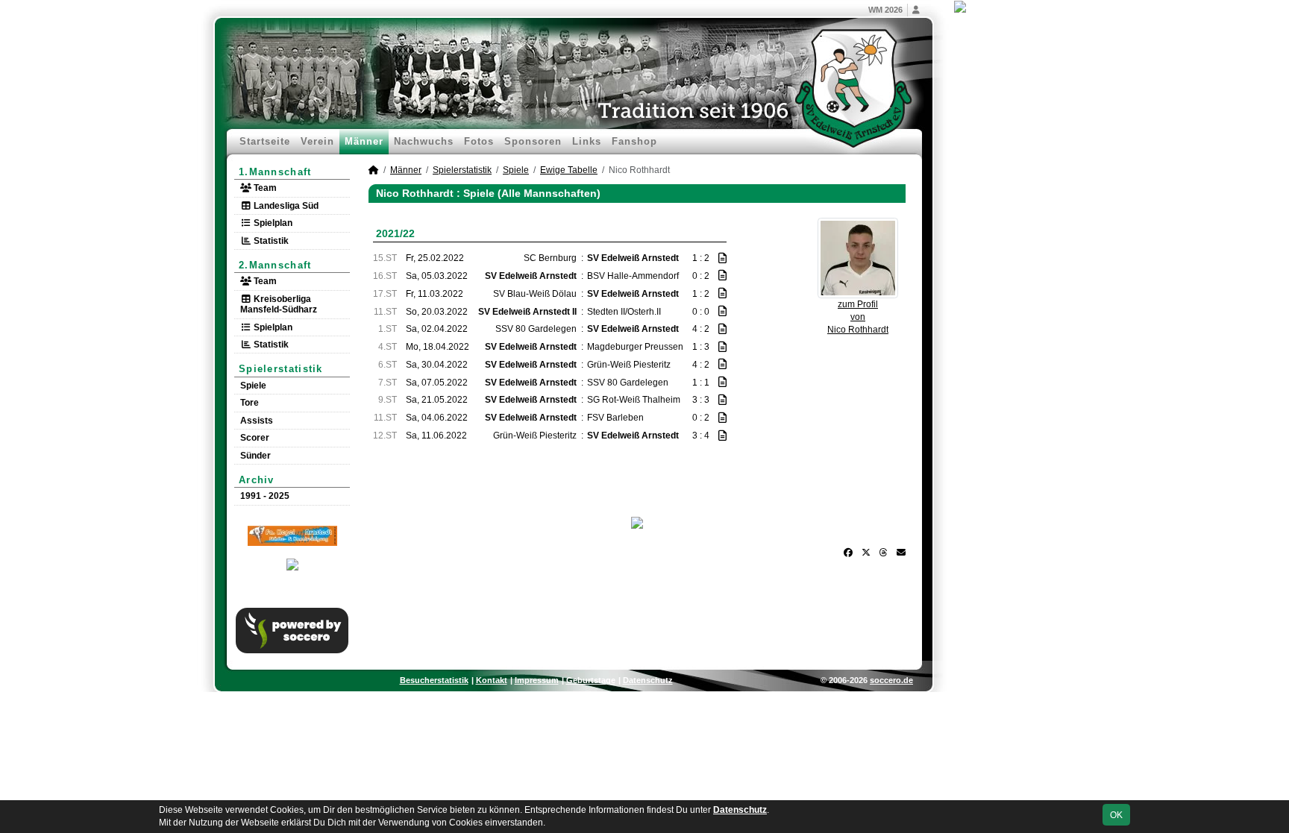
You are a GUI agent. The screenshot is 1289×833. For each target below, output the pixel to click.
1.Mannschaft (275, 171)
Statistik (270, 241)
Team (264, 188)
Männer (364, 141)
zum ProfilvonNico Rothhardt (857, 317)
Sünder (255, 455)
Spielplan (271, 223)
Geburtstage (590, 680)
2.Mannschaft (275, 265)
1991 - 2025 (264, 496)
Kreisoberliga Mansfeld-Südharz (278, 304)
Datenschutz (648, 680)
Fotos (479, 141)
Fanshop (634, 141)
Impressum (537, 680)
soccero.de (891, 680)
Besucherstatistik (434, 680)
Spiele (253, 385)
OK (1116, 815)
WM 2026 (885, 9)
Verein (317, 141)
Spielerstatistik (281, 368)
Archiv (257, 479)
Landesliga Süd (285, 206)
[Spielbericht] (722, 258)
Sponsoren (533, 141)
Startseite (264, 141)
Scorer (254, 438)
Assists (256, 420)
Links (586, 141)
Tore (249, 402)
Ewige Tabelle (569, 170)
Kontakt (491, 680)
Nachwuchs (424, 141)
